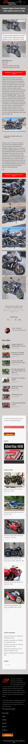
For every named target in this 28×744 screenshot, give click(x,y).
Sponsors (4, 723)
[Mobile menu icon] (24, 3)
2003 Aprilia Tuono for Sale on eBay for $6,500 (14, 73)
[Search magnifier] (23, 427)
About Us (4, 726)
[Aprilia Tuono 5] (14, 191)
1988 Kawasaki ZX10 (16, 394)
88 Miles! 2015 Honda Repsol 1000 (17, 387)
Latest (3, 716)
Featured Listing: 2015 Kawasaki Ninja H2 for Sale (18, 345)
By (9, 307)
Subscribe (9, 434)
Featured (4, 720)
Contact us (4, 730)
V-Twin (17, 311)
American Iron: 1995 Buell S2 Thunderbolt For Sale (17, 353)
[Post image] (6, 347)
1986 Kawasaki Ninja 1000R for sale (18, 403)
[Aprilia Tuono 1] (14, 287)
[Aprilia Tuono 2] (14, 263)
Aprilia (5, 20)
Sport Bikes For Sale (8, 22)
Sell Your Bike (5, 713)
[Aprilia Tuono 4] (14, 215)
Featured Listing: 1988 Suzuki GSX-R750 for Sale (18, 361)
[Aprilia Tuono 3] (14, 239)
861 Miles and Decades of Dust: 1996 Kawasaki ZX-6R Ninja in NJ (18, 370)
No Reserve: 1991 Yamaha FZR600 (18, 378)
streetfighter (12, 311)
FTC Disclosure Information (8, 709)
